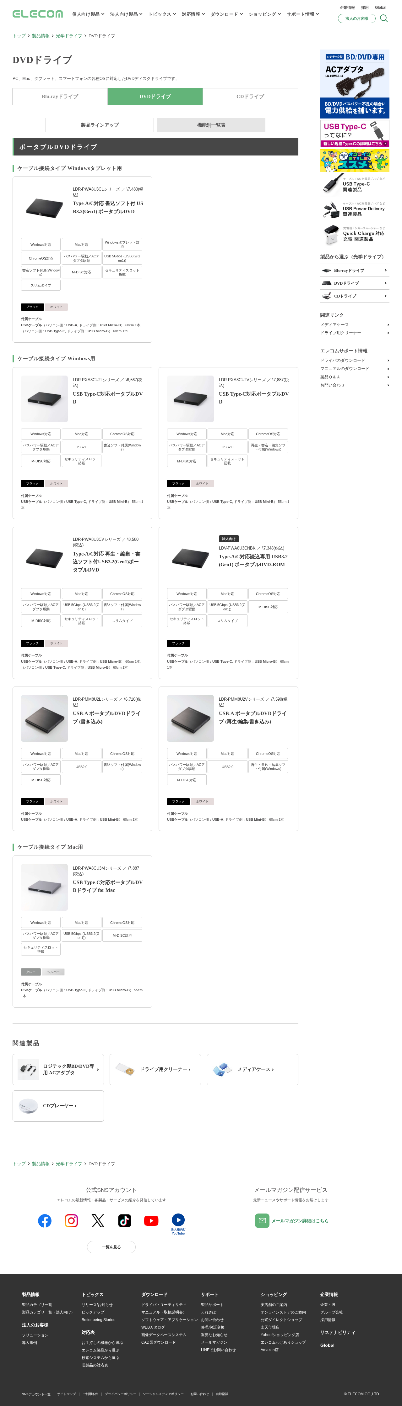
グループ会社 (331, 1312)
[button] (93, 1294)
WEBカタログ (153, 1327)
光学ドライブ (69, 35)
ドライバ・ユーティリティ (164, 1305)
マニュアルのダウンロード (344, 368)
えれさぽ (208, 1312)
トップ (19, 35)
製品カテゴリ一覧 (37, 1305)
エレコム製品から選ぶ (100, 1350)
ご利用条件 (90, 1394)
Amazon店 (270, 1350)
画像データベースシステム (164, 1335)
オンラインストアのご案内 (283, 1312)
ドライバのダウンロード (342, 360)
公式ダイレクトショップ (281, 1320)
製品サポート (212, 1305)
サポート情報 (300, 14)
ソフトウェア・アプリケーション (169, 1320)
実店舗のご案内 (274, 1305)
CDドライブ (250, 96)
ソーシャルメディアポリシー (163, 1394)
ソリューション (35, 1335)
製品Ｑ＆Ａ (330, 377)
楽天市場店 (270, 1327)
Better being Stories (98, 1320)
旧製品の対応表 (95, 1365)
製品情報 (41, 35)
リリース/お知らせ (97, 1305)
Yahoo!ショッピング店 (280, 1335)
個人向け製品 (86, 14)
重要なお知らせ (214, 1335)
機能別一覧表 (211, 125)
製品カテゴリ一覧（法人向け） (48, 1312)
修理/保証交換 (213, 1327)
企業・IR (327, 1305)
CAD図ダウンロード (158, 1342)
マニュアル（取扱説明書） (164, 1312)
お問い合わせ (332, 385)
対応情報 (191, 14)
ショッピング (262, 14)
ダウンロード (224, 14)
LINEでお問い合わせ (218, 1350)
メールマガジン (214, 1342)
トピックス (159, 14)
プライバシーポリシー (120, 1394)
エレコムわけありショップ (283, 1342)
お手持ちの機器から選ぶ (102, 1342)
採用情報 (327, 1320)
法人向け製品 (124, 14)
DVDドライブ (346, 283)
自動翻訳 (222, 1394)
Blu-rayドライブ (60, 96)
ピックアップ (93, 1312)
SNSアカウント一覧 (36, 1394)
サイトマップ (66, 1394)
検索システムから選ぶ (100, 1358)
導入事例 (29, 1342)
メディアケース (334, 324)
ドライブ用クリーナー (340, 332)
